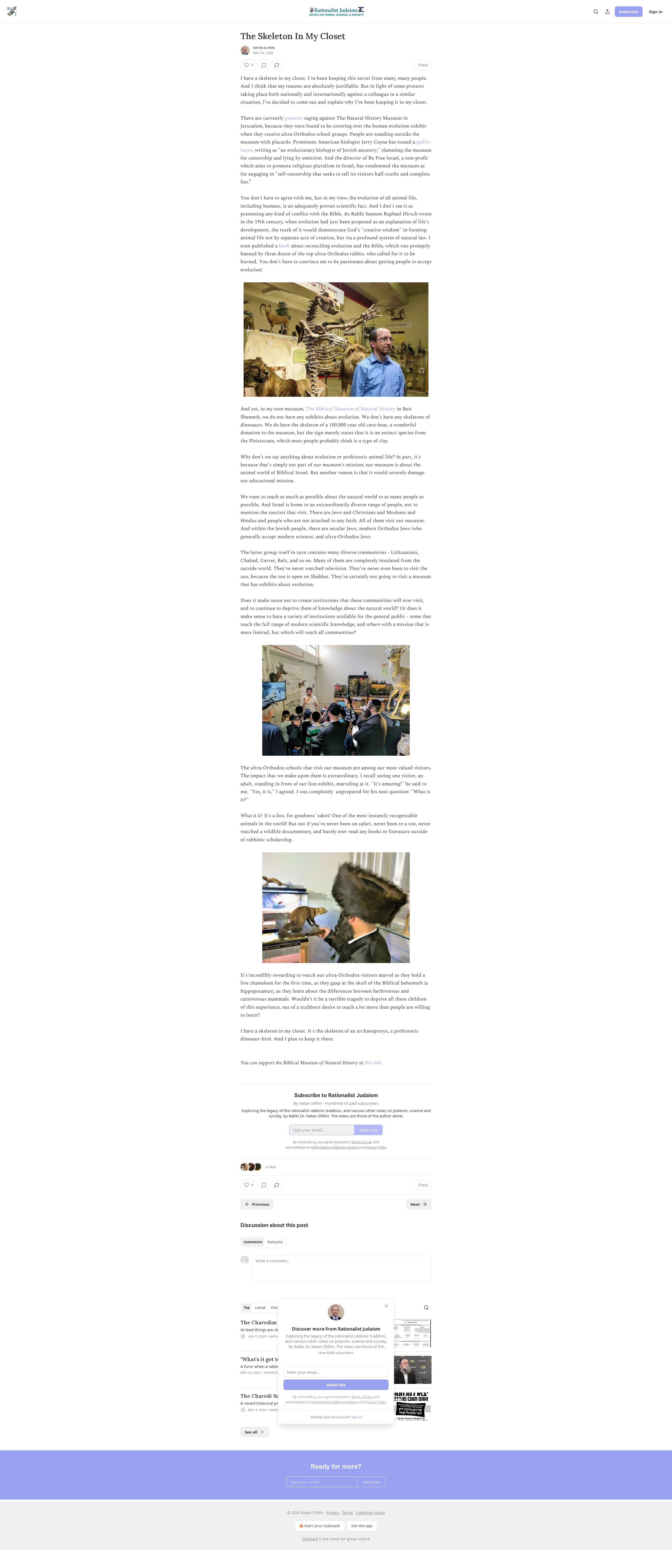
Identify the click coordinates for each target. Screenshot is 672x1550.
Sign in (656, 11)
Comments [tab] (253, 1242)
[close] (386, 1306)
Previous (260, 1204)
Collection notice (370, 1512)
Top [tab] (247, 1307)
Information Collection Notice (334, 1402)
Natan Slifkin (264, 48)
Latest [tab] (260, 1307)
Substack (310, 1538)
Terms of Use (361, 1396)
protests (294, 118)
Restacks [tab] (275, 1242)
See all (251, 1432)
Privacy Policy (375, 1402)
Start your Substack (322, 1525)
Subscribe (628, 11)
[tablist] (263, 1242)
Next (415, 1204)
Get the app (361, 1525)
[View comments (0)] (264, 65)
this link (373, 1063)
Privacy (333, 1512)
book (284, 246)
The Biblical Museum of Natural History (351, 409)
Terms (347, 1512)
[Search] (596, 11)
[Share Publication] (607, 11)
